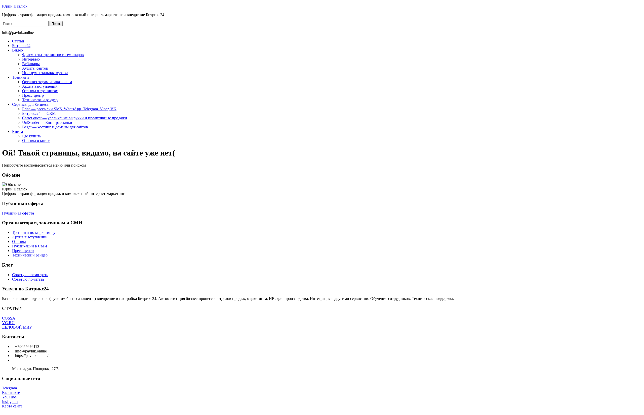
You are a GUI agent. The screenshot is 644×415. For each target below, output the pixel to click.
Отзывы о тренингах (40, 91)
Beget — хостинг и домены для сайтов (55, 127)
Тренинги (20, 77)
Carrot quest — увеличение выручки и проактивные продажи (74, 118)
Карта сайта (12, 406)
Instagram (10, 401)
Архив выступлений (40, 86)
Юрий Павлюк (14, 6)
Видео (17, 50)
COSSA (8, 318)
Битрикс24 (21, 45)
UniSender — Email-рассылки (47, 122)
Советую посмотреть (30, 275)
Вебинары (31, 64)
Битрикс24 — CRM (39, 113)
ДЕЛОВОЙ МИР (17, 327)
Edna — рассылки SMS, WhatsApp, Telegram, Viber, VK (69, 109)
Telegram (9, 388)
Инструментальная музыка (45, 73)
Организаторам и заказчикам (47, 82)
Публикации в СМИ (29, 246)
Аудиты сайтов (35, 68)
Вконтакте (11, 392)
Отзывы (19, 241)
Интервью (31, 59)
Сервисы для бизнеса (30, 104)
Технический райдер (40, 100)
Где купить (31, 136)
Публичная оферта (18, 213)
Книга (17, 131)
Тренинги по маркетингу (33, 232)
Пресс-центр (33, 95)
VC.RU (8, 323)
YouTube (9, 397)
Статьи (18, 41)
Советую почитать (28, 279)
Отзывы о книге (36, 140)
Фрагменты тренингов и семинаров (53, 55)
